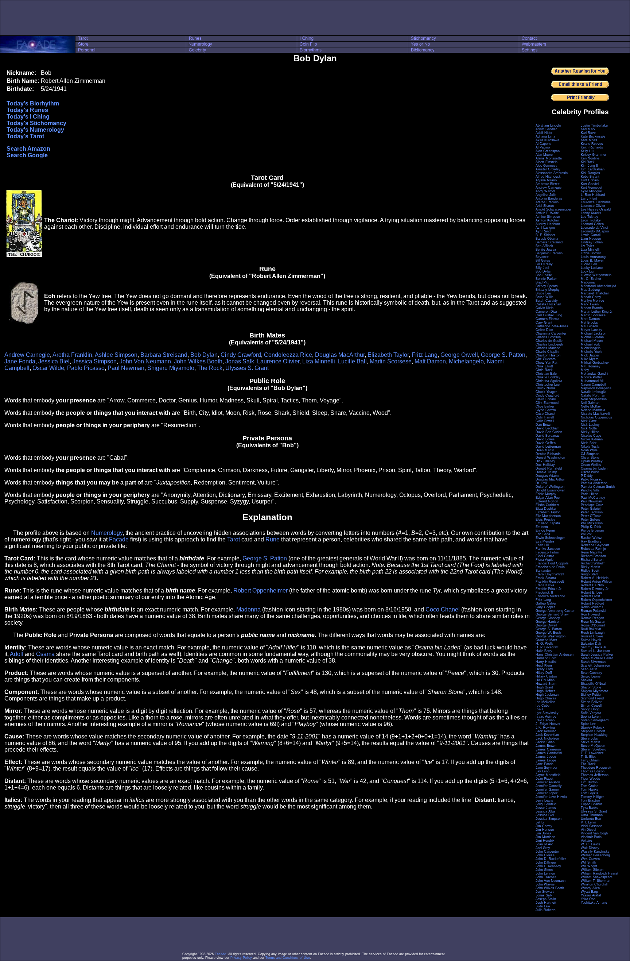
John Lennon (545, 873)
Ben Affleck (544, 246)
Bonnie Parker (546, 279)
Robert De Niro (592, 585)
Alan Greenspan (548, 151)
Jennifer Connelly (549, 786)
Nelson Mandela (593, 410)
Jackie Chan (545, 742)
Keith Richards (592, 147)
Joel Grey (543, 848)
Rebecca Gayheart (595, 545)
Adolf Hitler (544, 133)
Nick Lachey (590, 425)
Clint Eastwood (547, 403)
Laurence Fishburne (596, 202)
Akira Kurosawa (547, 140)
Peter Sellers (590, 519)
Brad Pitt (542, 282)
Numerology (106, 533)
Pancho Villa (590, 490)
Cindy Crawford (241, 355)
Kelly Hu (587, 151)
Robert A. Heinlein (594, 578)
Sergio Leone (590, 676)
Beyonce (542, 257)
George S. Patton (503, 355)
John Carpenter (547, 851)
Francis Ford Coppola (552, 563)
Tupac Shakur (591, 804)
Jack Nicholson (547, 738)
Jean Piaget (544, 778)
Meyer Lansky (591, 330)
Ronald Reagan (592, 618)
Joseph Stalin (546, 899)
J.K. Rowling (545, 727)
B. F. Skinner (545, 235)
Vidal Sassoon (591, 826)
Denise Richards (548, 454)
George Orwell (459, 355)
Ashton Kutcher (547, 220)
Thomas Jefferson (594, 775)
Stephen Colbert (593, 731)
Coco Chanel (442, 609)
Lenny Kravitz (591, 213)
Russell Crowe (592, 636)
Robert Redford (592, 603)
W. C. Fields (590, 844)
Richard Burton (592, 559)
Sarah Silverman (593, 662)
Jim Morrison (545, 837)
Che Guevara (546, 359)
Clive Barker (545, 406)
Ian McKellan (545, 702)
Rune (272, 539)
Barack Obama (547, 238)
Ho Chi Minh (545, 680)
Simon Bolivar (591, 702)
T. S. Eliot (588, 757)
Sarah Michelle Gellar (597, 658)
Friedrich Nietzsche (550, 596)
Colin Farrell (545, 417)
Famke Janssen (548, 549)
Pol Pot (586, 534)
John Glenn (544, 870)
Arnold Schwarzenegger (553, 209)
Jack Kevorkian (547, 735)
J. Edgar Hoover (548, 724)
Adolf (16, 654)
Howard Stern (546, 684)
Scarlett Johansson (595, 665)
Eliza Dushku (546, 508)
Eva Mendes (545, 541)
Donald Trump (546, 472)
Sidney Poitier (591, 694)
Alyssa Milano (546, 180)
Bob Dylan (204, 355)
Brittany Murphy (548, 290)
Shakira (586, 680)
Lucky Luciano (592, 268)
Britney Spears (547, 286)
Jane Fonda (19, 361)
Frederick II (544, 592)
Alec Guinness (546, 165)
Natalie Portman (593, 395)
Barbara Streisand (163, 355)
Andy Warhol (545, 191)
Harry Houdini (546, 662)
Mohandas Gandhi (594, 373)
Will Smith (588, 862)
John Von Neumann (145, 361)
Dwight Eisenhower (550, 490)
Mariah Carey (591, 297)
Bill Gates (543, 260)
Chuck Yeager (546, 392)
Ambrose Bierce (548, 184)
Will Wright (589, 866)
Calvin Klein (544, 308)
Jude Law (543, 906)
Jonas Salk (239, 361)
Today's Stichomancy (36, 123)
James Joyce (546, 757)
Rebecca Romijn (593, 549)
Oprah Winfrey (592, 461)
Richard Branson (593, 556)
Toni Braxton (590, 800)
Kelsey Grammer (593, 155)
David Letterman (548, 446)
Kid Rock (588, 162)
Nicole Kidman (592, 439)
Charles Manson (548, 348)
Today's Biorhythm (33, 103)
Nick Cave (589, 421)
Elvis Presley (545, 519)
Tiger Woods (590, 778)
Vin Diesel (588, 829)
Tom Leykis (589, 793)
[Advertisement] (315, 17)
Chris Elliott (544, 366)
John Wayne (545, 884)
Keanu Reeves (592, 144)
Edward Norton (547, 501)
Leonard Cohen (592, 224)
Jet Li (540, 822)
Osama (45, 654)
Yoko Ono (588, 899)
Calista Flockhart (548, 304)
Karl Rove (588, 133)
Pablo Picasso (86, 368)
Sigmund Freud (592, 698)
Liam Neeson (591, 238)
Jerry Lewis (544, 800)
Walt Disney (590, 848)
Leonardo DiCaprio (595, 231)
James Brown (546, 746)
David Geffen (546, 443)
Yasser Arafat (591, 895)
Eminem (542, 527)
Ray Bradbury (591, 541)
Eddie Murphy (546, 494)
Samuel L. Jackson (595, 651)
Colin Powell (545, 421)
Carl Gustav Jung (549, 315)
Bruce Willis (544, 297)
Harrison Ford (546, 658)
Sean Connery (591, 673)
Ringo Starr (589, 574)
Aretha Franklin (72, 355)
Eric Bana (543, 534)
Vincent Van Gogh (594, 833)
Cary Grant (544, 322)
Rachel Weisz (591, 538)
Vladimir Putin (591, 837)
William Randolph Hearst (599, 873)
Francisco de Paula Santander (550, 568)
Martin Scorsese (391, 361)
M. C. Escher (591, 279)
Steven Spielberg (593, 749)
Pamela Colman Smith (598, 487)
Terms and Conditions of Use (287, 958)
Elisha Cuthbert (547, 505)
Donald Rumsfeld (549, 468)
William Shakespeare (596, 877)
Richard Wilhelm (593, 563)
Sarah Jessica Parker (597, 654)
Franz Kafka (545, 585)
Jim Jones (543, 833)
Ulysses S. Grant (247, 368)
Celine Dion (544, 330)
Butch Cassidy (547, 300)
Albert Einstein (546, 162)
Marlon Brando (592, 308)
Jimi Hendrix (545, 840)
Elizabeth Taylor (388, 355)
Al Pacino (543, 147)
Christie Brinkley (548, 377)
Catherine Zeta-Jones (552, 326)
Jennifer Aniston (548, 782)
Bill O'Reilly (544, 264)
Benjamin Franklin (549, 253)
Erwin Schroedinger (550, 538)
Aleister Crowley (548, 169)
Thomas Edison (592, 771)
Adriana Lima (545, 136)
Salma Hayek (591, 640)
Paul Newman (126, 368)
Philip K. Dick (591, 527)
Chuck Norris (546, 388)
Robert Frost (590, 596)
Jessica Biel (54, 361)
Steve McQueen (593, 746)
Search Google (27, 155)
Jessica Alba (545, 811)
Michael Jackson (593, 333)
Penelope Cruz (592, 505)
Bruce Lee (543, 293)
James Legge (546, 760)
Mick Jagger (590, 355)
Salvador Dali (591, 643)
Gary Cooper (545, 607)
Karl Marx (588, 129)
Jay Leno (542, 771)
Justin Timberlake (594, 125)
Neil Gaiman (590, 403)
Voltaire (586, 840)
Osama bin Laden (594, 468)
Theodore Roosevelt (596, 767)
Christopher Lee (548, 384)
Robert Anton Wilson (596, 581)
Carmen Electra (547, 319)
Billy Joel (542, 268)
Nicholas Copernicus (596, 417)
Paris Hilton (589, 494)
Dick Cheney (545, 461)
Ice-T (540, 709)
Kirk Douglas (590, 173)
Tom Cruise (589, 786)
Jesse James (546, 808)
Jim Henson (545, 829)
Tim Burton (589, 782)
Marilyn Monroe (592, 300)
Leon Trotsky (591, 220)
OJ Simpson (590, 454)
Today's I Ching (28, 116)
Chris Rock (544, 370)
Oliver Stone (590, 457)
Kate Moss (589, 140)
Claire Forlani (546, 399)
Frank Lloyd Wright (550, 574)
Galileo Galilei (546, 603)
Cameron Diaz (546, 311)
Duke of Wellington (550, 487)
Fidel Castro (545, 556)
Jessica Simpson (95, 361)
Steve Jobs (589, 738)
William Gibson (592, 870)
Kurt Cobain (590, 180)
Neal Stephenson (594, 399)
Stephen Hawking (594, 735)
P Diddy (587, 476)
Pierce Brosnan (592, 530)
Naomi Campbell (593, 384)
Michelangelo (466, 361)
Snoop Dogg (590, 709)
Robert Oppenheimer (260, 590)
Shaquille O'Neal (593, 684)
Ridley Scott (590, 570)
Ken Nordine (590, 158)
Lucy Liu (587, 271)
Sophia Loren (590, 716)
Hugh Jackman (547, 694)
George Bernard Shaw (552, 614)
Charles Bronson (548, 337)
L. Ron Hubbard (593, 195)
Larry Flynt (589, 198)
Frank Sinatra (546, 578)
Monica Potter (591, 377)
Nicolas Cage (591, 435)
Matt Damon (430, 361)
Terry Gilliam (590, 760)
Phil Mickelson (592, 523)
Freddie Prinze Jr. (549, 589)
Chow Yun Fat (546, 362)
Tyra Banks (589, 808)
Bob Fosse (544, 275)
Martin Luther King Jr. (597, 311)
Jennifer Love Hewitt (551, 797)
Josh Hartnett (546, 902)
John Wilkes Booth (198, 361)
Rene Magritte (591, 552)
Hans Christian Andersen (554, 654)
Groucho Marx (546, 640)
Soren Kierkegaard (594, 720)
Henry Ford (544, 669)
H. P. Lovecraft (547, 647)
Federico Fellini (547, 552)
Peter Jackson (592, 512)
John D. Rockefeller (551, 859)
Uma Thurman (592, 815)
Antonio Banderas (549, 198)
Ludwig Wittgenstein (596, 275)
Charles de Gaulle (549, 341)
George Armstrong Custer (555, 611)
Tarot (233, 539)
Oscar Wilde (48, 368)
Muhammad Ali (592, 381)
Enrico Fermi (545, 530)
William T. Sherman (595, 881)
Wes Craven (590, 859)
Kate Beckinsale (593, 136)
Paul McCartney (593, 497)
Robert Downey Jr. (595, 589)
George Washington (550, 636)
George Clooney (548, 618)
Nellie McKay (591, 406)
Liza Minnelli (318, 361)
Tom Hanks (589, 789)
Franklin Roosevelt (550, 581)
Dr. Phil (541, 483)
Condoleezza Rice (288, 355)
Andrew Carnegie (27, 355)
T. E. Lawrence (592, 753)
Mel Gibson (589, 326)
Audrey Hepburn (548, 224)
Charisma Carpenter (551, 333)
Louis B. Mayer (592, 260)
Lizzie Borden (591, 253)
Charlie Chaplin (547, 352)
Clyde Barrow (546, 410)
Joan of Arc (544, 844)
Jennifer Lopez (547, 793)
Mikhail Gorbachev (595, 362)
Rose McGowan (593, 622)
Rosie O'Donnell (593, 625)
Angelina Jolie (546, 195)
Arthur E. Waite (547, 213)
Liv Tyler (587, 246)
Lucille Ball (352, 361)
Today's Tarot (25, 136)
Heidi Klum (544, 665)
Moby (585, 370)
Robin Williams (592, 607)
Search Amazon (28, 149)
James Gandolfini (549, 753)
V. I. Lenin (588, 822)
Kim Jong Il (589, 165)
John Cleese (545, 855)
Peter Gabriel (590, 508)
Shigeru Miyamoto (170, 368)
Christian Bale (546, 373)
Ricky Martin (590, 567)
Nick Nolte (589, 428)
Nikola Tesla (590, 446)
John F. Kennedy (548, 866)
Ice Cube (542, 705)
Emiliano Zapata (548, 523)
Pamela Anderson (594, 483)
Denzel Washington (550, 457)
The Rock (209, 368)
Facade (119, 539)
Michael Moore (592, 341)
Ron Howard (590, 614)
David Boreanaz (548, 435)
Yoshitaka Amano (594, 902)
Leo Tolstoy (589, 217)
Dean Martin (545, 450)
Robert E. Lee (591, 592)
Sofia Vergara (591, 713)
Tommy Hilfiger (592, 797)
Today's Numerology (35, 130)
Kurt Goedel (590, 184)
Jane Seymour (546, 767)
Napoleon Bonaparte (596, 388)
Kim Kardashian (592, 169)
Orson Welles (591, 465)
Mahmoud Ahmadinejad (598, 286)
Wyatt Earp (589, 892)
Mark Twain (590, 304)
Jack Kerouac (546, 731)
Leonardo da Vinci (594, 227)
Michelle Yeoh (591, 352)
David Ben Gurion (549, 432)
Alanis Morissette (549, 158)
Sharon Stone (591, 687)
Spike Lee (588, 724)
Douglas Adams (548, 476)
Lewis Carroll (590, 235)
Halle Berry (544, 651)
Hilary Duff (544, 673)
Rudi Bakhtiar (591, 629)
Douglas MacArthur (340, 355)
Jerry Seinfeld (546, 804)
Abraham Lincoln (548, 125)
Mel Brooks (589, 322)
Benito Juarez (546, 249)
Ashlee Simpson (116, 355)
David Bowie (545, 439)
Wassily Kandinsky (595, 851)
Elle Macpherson (548, 516)
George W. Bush (548, 632)
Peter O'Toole (591, 516)
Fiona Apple (544, 559)
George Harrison (548, 622)
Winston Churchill (594, 884)
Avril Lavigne (545, 227)
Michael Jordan (592, 337)
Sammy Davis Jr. (594, 647)
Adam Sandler (546, 129)
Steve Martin (590, 742)
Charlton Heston (548, 355)
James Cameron (548, 749)
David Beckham (548, 428)
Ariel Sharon (545, 206)
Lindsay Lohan (592, 242)
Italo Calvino (545, 720)
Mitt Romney (590, 366)
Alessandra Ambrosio (552, 173)
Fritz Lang (425, 355)
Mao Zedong (590, 290)
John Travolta (546, 877)
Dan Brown (544, 425)
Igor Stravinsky (547, 713)
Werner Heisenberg (595, 855)
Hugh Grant (544, 687)
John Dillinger (546, 862)
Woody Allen (590, 888)
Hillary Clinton (546, 676)
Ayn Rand (543, 231)
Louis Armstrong (593, 257)
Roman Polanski (593, 611)
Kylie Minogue (591, 191)
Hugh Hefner (545, 691)
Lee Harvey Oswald (596, 209)
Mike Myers (590, 359)
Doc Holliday (545, 465)
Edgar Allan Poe (548, 497)
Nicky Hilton (590, 432)
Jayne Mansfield (548, 775)
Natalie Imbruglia (593, 392)
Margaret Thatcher (595, 293)
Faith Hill (542, 545)
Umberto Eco (591, 819)
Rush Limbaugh (592, 632)
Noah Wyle (589, 450)
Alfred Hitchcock (548, 176)
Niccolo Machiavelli (595, 414)
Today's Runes (27, 110)
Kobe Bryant (590, 176)
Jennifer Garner (547, 789)
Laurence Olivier (278, 361)
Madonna (248, 609)
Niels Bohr (588, 443)
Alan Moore (544, 155)
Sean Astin (589, 669)
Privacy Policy (241, 958)
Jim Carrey (544, 826)
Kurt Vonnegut (591, 187)
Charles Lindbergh (549, 344)
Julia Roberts (546, 910)
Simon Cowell (591, 705)
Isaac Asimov (546, 716)
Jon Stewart (545, 892)
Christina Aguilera (549, 381)
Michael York (590, 344)
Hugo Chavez (546, 698)
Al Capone (543, 144)
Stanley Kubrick (592, 727)
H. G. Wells (544, 643)
